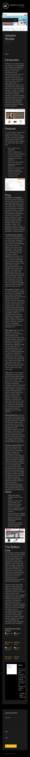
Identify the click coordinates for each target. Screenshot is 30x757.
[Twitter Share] (13, 54)
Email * (7, 738)
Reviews (7, 43)
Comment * (8, 717)
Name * (7, 731)
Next (26, 9)
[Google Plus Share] (15, 54)
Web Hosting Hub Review (8, 657)
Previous (17, 9)
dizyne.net (21, 686)
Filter (15, 20)
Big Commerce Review (9, 643)
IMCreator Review (17, 657)
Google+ (22, 693)
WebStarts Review (17, 643)
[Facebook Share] (11, 54)
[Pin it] (17, 54)
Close (21, 9)
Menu (3, 16)
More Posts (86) (23, 696)
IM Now (20, 689)
